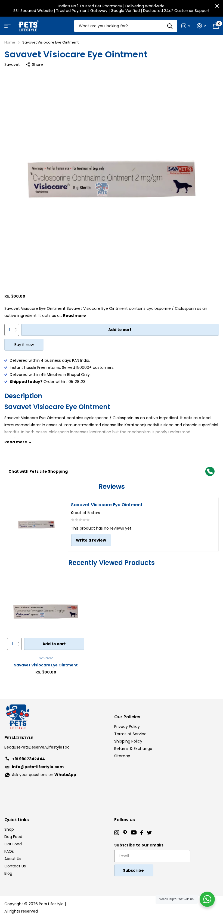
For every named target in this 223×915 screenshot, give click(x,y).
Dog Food (13, 836)
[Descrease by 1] (17, 334)
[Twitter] (149, 832)
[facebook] (141, 832)
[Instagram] (116, 832)
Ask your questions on (44, 774)
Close (217, 6)
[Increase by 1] (17, 325)
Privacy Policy (127, 726)
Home (9, 42)
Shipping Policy (128, 741)
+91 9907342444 (28, 759)
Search (169, 26)
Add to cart (120, 329)
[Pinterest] (125, 832)
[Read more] (185, 26)
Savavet (12, 64)
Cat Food (13, 844)
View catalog (7, 27)
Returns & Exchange (133, 748)
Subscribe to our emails (138, 845)
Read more (74, 315)
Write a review (91, 540)
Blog (8, 873)
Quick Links (16, 820)
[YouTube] (134, 832)
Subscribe (134, 870)
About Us (12, 858)
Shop (9, 829)
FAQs (9, 851)
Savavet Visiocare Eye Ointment (46, 665)
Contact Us (15, 866)
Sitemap (122, 756)
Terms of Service (130, 734)
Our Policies (127, 717)
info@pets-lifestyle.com (38, 766)
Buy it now (24, 344)
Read (15, 442)
